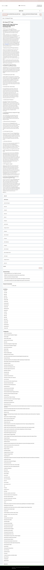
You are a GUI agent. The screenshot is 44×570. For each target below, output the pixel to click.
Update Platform (6, 560)
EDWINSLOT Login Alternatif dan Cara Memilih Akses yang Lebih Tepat (14, 275)
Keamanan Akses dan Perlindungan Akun (10, 384)
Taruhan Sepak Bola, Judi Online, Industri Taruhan (11, 512)
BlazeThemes (14, 568)
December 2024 (6, 324)
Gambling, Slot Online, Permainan (8, 354)
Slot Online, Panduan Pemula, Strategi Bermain (10, 494)
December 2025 (6, 303)
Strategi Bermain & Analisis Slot (8, 505)
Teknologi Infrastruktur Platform (8, 539)
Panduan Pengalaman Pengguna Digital (9, 434)
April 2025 (5, 317)
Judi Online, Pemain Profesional (8, 375)
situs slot (5, 206)
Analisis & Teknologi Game (8, 333)
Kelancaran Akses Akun (7, 404)
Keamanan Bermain (7, 386)
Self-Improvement (6, 471)
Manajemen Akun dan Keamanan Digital (9, 410)
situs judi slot (6, 475)
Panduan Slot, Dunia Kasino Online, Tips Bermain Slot (11, 445)
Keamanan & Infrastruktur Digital (8, 382)
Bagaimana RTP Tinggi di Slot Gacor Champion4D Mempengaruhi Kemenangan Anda (10, 25)
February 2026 (6, 299)
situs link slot (6, 224)
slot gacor (5, 210)
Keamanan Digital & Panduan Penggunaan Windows (11, 391)
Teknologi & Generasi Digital (8, 523)
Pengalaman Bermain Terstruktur (8, 452)
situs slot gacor (6, 234)
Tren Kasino (5, 553)
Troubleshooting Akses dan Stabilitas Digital (10, 555)
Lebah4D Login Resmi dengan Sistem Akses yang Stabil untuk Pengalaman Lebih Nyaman (17, 278)
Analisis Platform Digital (7, 338)
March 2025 (5, 319)
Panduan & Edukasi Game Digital (8, 420)
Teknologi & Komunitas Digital (8, 530)
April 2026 (5, 296)
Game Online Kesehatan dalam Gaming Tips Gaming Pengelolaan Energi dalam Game (16, 356)
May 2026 (5, 294)
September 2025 (6, 308)
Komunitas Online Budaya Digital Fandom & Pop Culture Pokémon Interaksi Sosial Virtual (17, 408)
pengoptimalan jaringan (7, 459)
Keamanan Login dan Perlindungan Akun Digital (10, 393)
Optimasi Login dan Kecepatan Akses (9, 418)
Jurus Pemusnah (6, 379)
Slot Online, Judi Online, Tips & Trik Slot (9, 493)
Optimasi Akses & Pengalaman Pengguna (10, 416)
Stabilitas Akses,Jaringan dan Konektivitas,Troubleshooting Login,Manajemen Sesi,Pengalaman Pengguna (19, 503)
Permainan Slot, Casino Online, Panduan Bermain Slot (11, 466)
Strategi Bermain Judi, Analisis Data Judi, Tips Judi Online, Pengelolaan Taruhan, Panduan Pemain (18, 507)
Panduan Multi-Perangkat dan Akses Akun (10, 432)
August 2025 (6, 310)
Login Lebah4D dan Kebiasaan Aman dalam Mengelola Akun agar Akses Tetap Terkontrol (17, 280)
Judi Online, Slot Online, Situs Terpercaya (10, 377)
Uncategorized (6, 558)
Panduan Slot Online (7, 441)
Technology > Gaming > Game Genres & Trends (10, 514)
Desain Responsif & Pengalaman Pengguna (10, 345)
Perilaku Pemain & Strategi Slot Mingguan (10, 461)
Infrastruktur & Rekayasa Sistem (8, 365)
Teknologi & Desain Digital (8, 519)
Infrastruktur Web (6, 372)
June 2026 (5, 292)
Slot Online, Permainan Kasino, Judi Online (10, 498)
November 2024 (6, 326)
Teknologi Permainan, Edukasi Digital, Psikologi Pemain (12, 542)
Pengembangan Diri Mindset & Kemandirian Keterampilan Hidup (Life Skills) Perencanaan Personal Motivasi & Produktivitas (21, 457)
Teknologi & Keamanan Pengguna (9, 528)
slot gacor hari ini (6, 227)
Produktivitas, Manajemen (7, 468)
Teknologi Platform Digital (8, 544)
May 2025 (5, 315)
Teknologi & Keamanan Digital (8, 526)
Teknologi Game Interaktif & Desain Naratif (10, 537)
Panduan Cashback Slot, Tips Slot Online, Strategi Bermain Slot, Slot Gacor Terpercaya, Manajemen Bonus (19, 423)
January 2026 (6, 301)
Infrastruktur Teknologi (7, 370)
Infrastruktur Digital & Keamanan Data (9, 368)
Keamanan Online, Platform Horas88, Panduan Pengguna (12, 398)
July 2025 (5, 312)
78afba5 (4, 28)
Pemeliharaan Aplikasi (7, 450)
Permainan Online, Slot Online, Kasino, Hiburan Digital (11, 464)
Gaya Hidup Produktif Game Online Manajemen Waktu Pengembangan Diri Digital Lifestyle (17, 359)
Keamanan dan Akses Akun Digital (9, 388)
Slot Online (5, 491)
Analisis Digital (6, 336)
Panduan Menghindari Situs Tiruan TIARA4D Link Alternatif (12, 273)
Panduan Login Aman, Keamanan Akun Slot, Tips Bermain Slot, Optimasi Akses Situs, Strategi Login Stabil (19, 427)
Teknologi (5, 516)
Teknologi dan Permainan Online (8, 532)
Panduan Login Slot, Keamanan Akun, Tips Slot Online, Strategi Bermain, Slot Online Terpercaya (17, 429)
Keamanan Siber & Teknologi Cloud (9, 402)
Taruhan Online (6, 510)
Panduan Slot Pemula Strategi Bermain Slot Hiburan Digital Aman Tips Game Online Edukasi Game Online (19, 443)
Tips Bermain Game (7, 551)
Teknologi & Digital (6, 521)
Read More (4, 192)
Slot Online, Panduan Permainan (8, 496)
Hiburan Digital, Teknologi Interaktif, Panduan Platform (12, 361)
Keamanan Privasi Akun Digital (8, 400)
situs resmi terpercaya (7, 478)
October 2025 (6, 306)
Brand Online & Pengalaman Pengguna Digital (10, 343)
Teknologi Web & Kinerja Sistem (8, 548)
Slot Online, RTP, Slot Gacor (8, 500)
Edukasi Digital (6, 349)
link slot (5, 217)
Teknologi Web (6, 546)
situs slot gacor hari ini (7, 252)
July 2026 (5, 290)
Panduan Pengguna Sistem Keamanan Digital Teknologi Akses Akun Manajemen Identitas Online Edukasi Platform (20, 436)
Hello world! (14, 285)
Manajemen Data (6, 412)
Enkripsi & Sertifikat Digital (8, 352)
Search (4, 266)
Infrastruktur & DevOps (7, 363)
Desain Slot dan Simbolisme (8, 347)
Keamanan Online (6, 395)
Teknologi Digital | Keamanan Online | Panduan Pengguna (12, 535)
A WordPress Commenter (8, 285)
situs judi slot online (7, 477)
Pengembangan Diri (7, 455)
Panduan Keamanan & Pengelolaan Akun (10, 425)
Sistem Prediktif (6, 473)
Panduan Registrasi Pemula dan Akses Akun (10, 439)
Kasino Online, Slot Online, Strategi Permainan (10, 381)
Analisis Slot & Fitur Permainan (8, 340)
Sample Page (21, 10)
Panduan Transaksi (6, 448)
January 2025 (6, 322)
